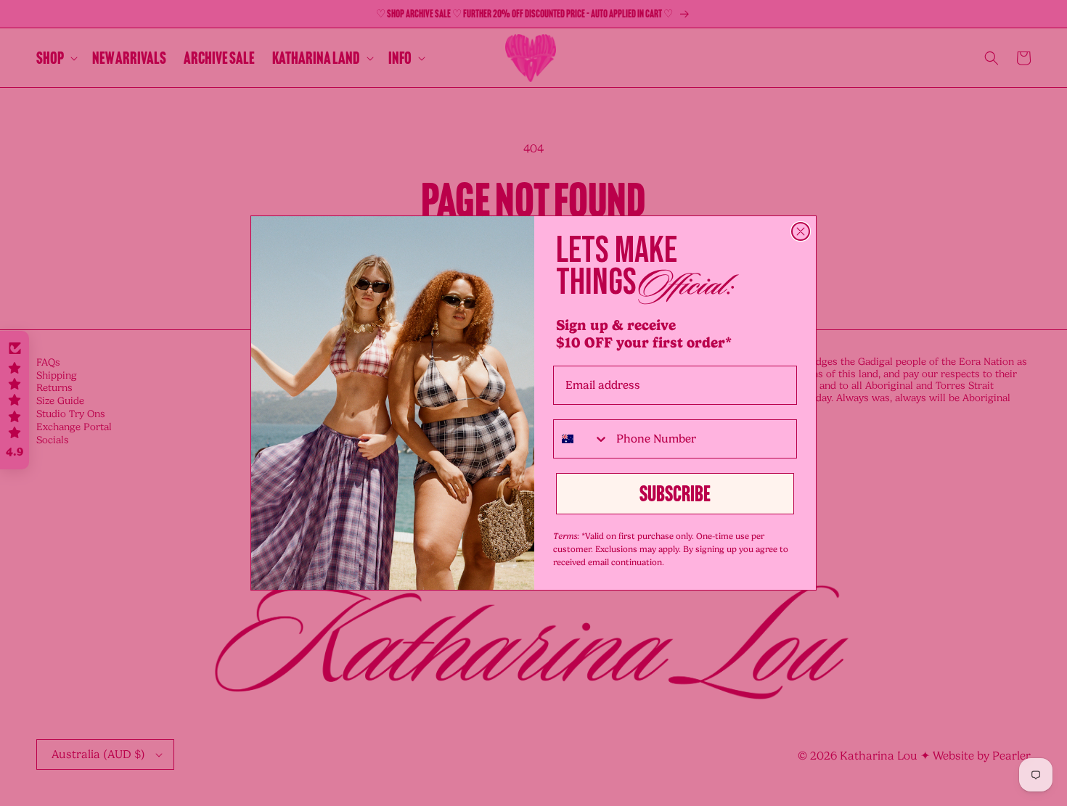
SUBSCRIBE (675, 494)
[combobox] (581, 439)
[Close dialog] (800, 231)
